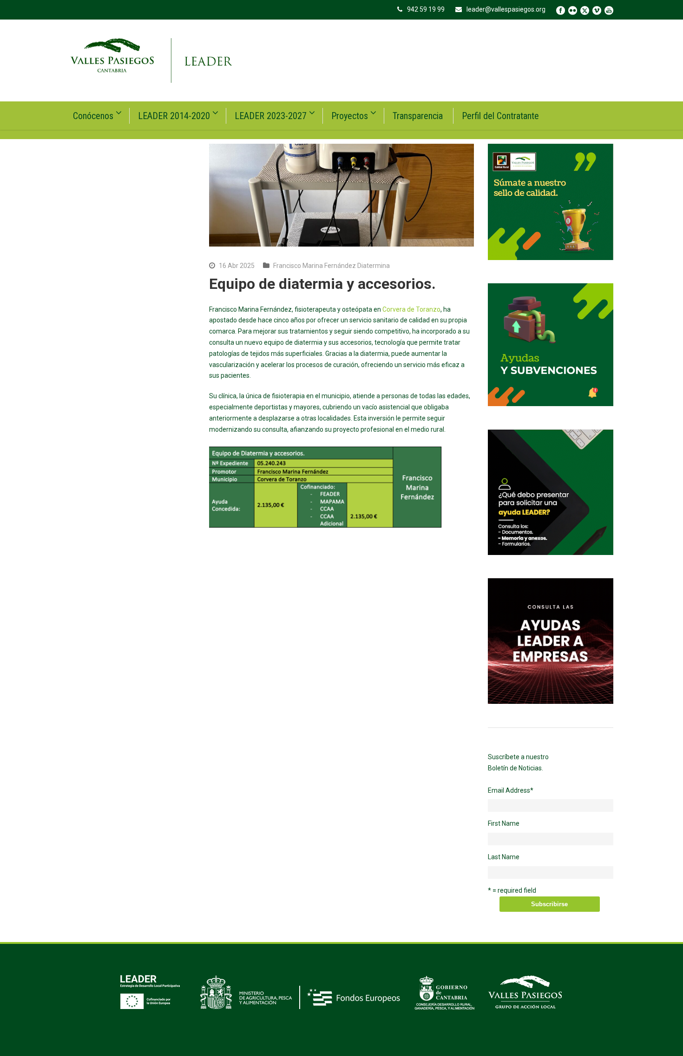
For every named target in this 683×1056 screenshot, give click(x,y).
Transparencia (418, 115)
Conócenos (93, 115)
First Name (503, 823)
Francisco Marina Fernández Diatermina (331, 265)
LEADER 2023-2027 (271, 115)
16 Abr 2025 (237, 265)
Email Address (510, 790)
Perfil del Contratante (500, 115)
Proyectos (349, 115)
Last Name (503, 857)
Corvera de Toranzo (411, 309)
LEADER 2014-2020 (174, 115)
